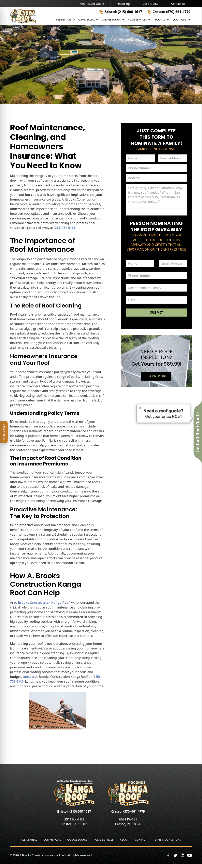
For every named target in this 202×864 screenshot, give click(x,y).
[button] (65, 20)
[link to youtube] (189, 855)
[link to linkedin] (182, 855)
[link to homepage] (23, 16)
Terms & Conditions (167, 839)
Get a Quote (150, 4)
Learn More (156, 376)
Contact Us (178, 4)
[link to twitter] (175, 855)
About (124, 839)
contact (28, 676)
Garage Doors (77, 839)
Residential (29, 839)
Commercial (52, 839)
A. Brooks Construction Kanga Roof (41, 602)
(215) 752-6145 (64, 228)
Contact (141, 839)
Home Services (104, 839)
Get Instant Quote (92, 4)
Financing (123, 4)
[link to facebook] (168, 855)
